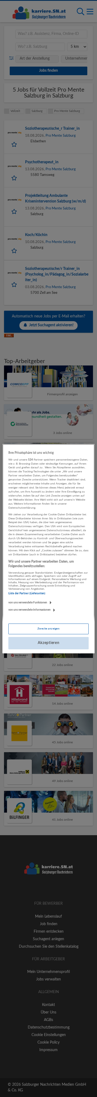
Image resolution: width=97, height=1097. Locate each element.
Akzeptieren (49, 643)
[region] (48, 548)
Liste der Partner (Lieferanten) (26, 593)
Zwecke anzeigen (48, 628)
